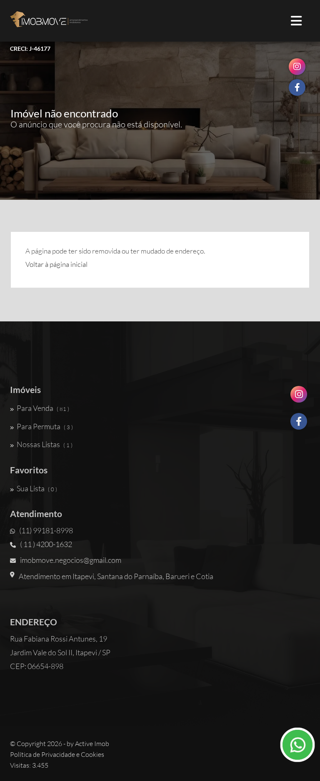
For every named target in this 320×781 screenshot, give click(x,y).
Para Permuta (45, 426)
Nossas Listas (44, 444)
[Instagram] (298, 397)
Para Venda (43, 408)
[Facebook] (298, 424)
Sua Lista (37, 488)
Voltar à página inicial (56, 264)
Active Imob (92, 743)
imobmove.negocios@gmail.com (70, 560)
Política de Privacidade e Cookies (57, 754)
